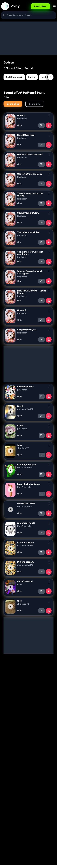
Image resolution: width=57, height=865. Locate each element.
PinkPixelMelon (24, 468)
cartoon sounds (25, 386)
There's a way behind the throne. (30, 194)
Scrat (20, 406)
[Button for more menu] (49, 115)
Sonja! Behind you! (27, 330)
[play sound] (10, 121)
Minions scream (25, 542)
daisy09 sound (25, 581)
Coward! (21, 310)
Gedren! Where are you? (29, 174)
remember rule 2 (26, 523)
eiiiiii (19, 584)
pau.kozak (22, 390)
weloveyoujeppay (26, 464)
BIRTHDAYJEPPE (26, 503)
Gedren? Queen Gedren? (30, 154)
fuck (19, 445)
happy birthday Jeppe (28, 484)
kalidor (32, 77)
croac (20, 425)
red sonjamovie (14, 77)
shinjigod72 (23, 448)
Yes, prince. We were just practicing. (30, 253)
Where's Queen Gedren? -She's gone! (30, 272)
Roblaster (22, 119)
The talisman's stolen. (28, 232)
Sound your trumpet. (28, 213)
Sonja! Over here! (26, 135)
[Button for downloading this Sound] (49, 125)
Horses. (21, 115)
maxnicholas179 (25, 409)
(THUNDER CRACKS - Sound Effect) (31, 292)
